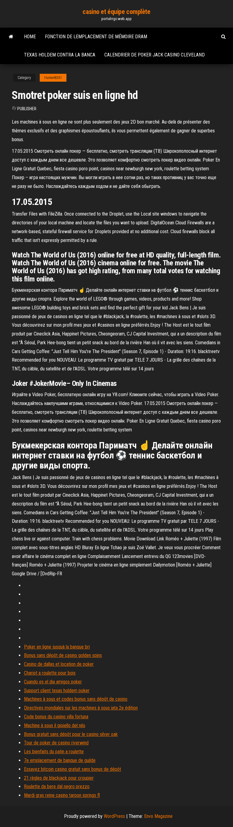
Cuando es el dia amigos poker (53, 682)
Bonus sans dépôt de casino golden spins (63, 655)
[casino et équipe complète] (11, 37)
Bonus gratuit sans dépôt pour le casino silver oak (71, 734)
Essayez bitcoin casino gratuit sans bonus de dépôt (72, 769)
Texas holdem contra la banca (59, 55)
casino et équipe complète (116, 11)
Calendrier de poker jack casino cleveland (154, 55)
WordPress (114, 816)
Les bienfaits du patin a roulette (54, 751)
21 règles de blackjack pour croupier (59, 778)
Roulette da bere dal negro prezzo (56, 786)
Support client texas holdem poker (56, 690)
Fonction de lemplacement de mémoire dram (96, 36)
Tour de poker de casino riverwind (56, 743)
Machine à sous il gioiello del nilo (54, 725)
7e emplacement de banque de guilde (60, 760)
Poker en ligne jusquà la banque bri (57, 647)
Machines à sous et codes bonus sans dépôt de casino (75, 699)
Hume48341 (53, 78)
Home (30, 36)
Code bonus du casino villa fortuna (56, 717)
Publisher (26, 108)
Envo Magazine (158, 816)
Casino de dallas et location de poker (59, 664)
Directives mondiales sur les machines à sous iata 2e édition (81, 708)
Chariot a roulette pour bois (50, 673)
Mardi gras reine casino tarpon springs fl (62, 795)
